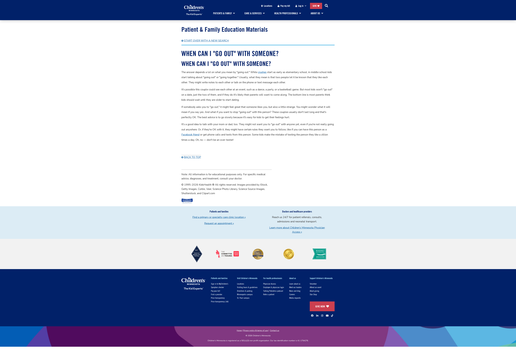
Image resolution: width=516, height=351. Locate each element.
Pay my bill (285, 5)
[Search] (326, 6)
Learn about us (294, 283)
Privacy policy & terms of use (255, 330)
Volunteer (313, 283)
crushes (262, 72)
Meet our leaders (295, 287)
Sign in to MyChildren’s (219, 283)
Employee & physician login (273, 287)
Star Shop (313, 294)
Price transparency (218, 297)
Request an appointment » (219, 223)
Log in (300, 5)
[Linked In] (317, 315)
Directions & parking (244, 291)
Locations (268, 5)
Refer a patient (268, 294)
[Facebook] (312, 315)
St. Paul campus (243, 297)
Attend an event (315, 287)
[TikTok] (332, 315)
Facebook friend (190, 134)
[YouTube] (327, 315)
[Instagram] (322, 315)
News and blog (294, 291)
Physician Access (269, 283)
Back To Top (192, 157)
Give (315, 5)
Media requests (295, 297)
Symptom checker (217, 287)
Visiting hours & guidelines (247, 287)
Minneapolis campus (245, 294)
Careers (292, 294)
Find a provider (216, 294)
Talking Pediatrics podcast (273, 291)
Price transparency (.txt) (219, 301)
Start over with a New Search (206, 40)
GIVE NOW (320, 306)
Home (239, 330)
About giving (314, 291)
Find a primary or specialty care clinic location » (219, 217)
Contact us (274, 330)
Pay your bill (215, 291)
